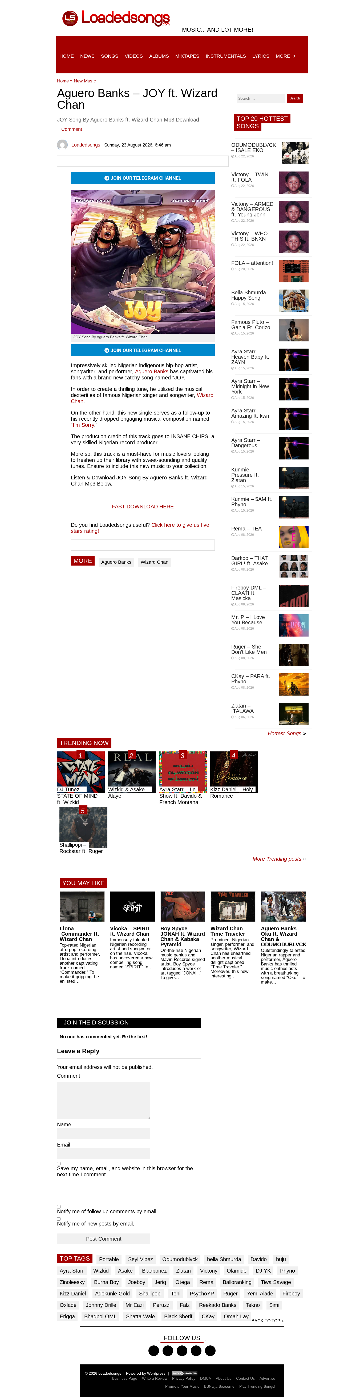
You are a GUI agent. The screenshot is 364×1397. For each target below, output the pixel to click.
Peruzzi (162, 1305)
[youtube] (196, 1350)
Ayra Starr (72, 1271)
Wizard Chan (154, 562)
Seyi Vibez (140, 1259)
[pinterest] (210, 1350)
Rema (206, 1282)
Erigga (67, 1316)
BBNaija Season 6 (219, 1386)
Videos (134, 56)
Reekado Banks (217, 1305)
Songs (109, 56)
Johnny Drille (101, 1305)
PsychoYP (202, 1293)
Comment (71, 129)
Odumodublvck (180, 1259)
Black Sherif (178, 1316)
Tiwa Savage (276, 1282)
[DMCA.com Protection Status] (184, 1373)
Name (64, 1124)
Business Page (124, 1378)
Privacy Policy (183, 1378)
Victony (208, 1271)
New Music (85, 80)
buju (281, 1259)
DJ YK (263, 1271)
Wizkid (101, 1271)
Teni (175, 1293)
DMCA (205, 1378)
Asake (125, 1271)
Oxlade (68, 1305)
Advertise (267, 1378)
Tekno (253, 1305)
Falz (185, 1305)
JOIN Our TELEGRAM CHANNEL (145, 178)
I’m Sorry (83, 425)
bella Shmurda (224, 1259)
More (283, 56)
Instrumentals (226, 56)
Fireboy (291, 1293)
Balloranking (237, 1282)
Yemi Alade (260, 1293)
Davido (258, 1259)
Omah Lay (236, 1316)
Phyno (287, 1271)
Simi (274, 1305)
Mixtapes (187, 56)
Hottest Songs (284, 733)
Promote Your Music (182, 1386)
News (87, 56)
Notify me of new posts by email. (95, 1224)
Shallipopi (150, 1293)
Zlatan (183, 1271)
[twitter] (168, 1350)
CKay (208, 1316)
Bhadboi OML (100, 1316)
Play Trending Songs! (257, 1386)
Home (66, 56)
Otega (182, 1282)
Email (63, 1145)
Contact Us (245, 1378)
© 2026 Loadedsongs (103, 1373)
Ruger (230, 1293)
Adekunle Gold (112, 1293)
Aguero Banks (151, 371)
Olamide (236, 1271)
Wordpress (156, 1373)
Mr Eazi (135, 1305)
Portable (109, 1259)
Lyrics (260, 56)
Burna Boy (106, 1282)
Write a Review (154, 1378)
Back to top (266, 1321)
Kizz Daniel (73, 1293)
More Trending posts (279, 859)
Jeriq (160, 1282)
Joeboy (136, 1282)
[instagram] (182, 1350)
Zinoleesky (72, 1282)
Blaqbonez (154, 1271)
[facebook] (153, 1350)
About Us (223, 1378)
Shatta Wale (140, 1316)
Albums (159, 56)
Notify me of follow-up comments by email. (107, 1211)
